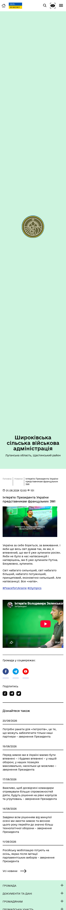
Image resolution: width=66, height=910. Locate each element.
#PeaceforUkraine (15, 588)
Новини (18, 479)
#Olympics (34, 588)
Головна (7, 479)
